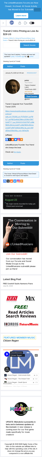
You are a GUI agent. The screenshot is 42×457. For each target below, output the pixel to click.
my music (17, 152)
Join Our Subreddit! (16, 254)
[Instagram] (18, 139)
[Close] (37, 10)
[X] (9, 139)
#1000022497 (32, 73)
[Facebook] (6, 139)
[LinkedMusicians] (11, 25)
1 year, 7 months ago (17, 56)
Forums (5, 38)
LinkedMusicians (7, 386)
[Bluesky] (15, 139)
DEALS (11, 38)
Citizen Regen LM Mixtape (20, 386)
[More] (21, 139)
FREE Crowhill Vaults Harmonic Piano (18, 284)
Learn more (21, 15)
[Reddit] (12, 139)
